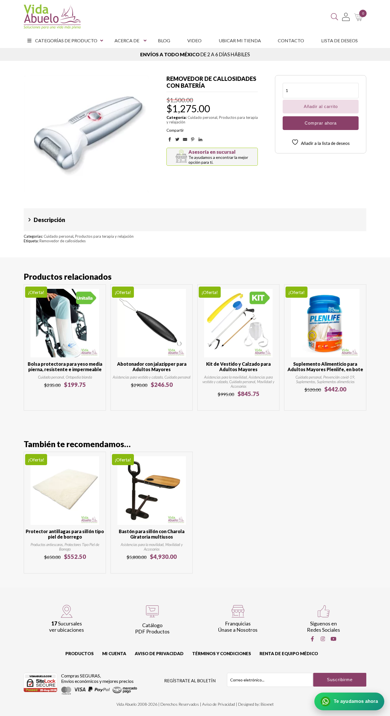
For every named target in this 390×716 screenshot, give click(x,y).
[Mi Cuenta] (346, 17)
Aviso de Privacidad (159, 653)
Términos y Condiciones (221, 653)
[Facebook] (312, 638)
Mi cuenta (114, 653)
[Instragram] (322, 638)
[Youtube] (333, 638)
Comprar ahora (321, 123)
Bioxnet (267, 704)
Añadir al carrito (321, 106)
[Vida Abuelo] (52, 16)
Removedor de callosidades (62, 241)
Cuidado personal (202, 117)
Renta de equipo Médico (289, 653)
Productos (79, 653)
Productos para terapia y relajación (104, 236)
